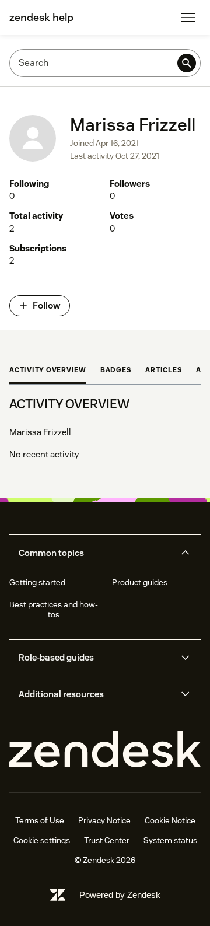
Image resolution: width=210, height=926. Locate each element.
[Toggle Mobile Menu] (188, 17)
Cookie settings (41, 840)
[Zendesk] (105, 749)
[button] (95, 553)
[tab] (47, 371)
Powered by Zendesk (119, 894)
